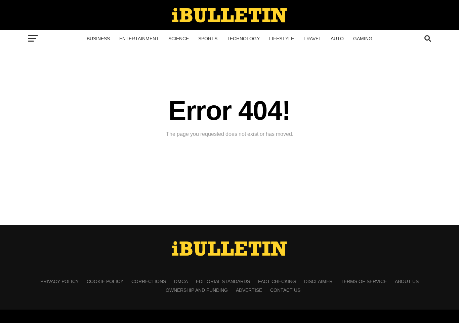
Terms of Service (364, 281)
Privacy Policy (59, 281)
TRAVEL (312, 38)
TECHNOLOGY (243, 38)
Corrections (148, 281)
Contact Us (285, 290)
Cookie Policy (105, 281)
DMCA (181, 281)
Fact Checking (277, 281)
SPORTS (207, 38)
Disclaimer (318, 281)
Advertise (249, 290)
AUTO (337, 38)
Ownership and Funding (197, 290)
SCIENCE (178, 38)
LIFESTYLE (281, 38)
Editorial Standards (223, 281)
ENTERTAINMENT (139, 38)
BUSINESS (98, 38)
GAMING (362, 38)
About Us (407, 281)
